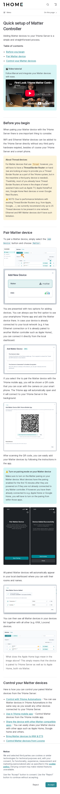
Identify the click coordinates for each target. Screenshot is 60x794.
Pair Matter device (16, 56)
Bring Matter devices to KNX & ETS (24, 736)
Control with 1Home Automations (23, 699)
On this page (49, 12)
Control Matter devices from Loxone (25, 740)
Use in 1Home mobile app (19, 713)
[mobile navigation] (55, 4)
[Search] (47, 4)
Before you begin (15, 51)
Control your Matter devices (21, 60)
